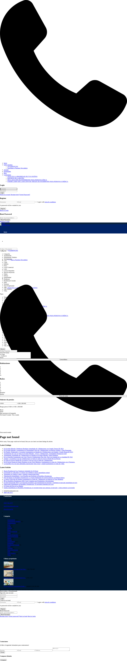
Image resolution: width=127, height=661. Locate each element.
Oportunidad (11, 541)
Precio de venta (63, 396)
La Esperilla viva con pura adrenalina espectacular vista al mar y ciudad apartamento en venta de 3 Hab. (34, 464)
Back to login (23, 616)
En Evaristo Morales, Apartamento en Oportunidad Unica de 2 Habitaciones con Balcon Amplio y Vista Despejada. (37, 450)
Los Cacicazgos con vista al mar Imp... (15, 569)
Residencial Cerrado (13, 545)
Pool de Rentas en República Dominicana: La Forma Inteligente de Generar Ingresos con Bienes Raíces (34, 477)
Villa (8, 551)
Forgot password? (14, 616)
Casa (8, 525)
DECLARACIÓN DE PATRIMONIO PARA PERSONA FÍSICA (27, 180)
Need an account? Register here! (9, 194)
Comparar (3, 660)
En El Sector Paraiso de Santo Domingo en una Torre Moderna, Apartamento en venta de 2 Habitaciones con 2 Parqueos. (39, 462)
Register (3, 208)
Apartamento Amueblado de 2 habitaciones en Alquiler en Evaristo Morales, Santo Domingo (31, 455)
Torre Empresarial (12, 550)
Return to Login (4, 221)
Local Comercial (12, 531)
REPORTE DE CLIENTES (15, 178)
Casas (9, 526)
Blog (5, 173)
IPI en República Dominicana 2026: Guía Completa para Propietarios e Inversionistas (29, 481)
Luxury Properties (12, 535)
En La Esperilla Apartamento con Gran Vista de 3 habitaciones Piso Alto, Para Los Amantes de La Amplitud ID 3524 (38, 457)
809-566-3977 (4, 160)
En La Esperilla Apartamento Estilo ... (15, 586)
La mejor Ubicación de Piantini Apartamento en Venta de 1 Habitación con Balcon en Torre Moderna (33, 479)
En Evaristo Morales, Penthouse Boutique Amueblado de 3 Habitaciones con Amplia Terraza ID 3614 (34, 448)
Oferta (9, 538)
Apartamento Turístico (14, 521)
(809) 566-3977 (8, 492)
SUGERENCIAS (12, 166)
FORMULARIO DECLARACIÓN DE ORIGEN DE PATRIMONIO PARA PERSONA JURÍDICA (37, 181)
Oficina (9, 540)
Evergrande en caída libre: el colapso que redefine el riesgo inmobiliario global (27, 472)
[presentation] (15, 353)
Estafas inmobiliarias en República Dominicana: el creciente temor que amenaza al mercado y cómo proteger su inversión (39, 488)
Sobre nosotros (8, 165)
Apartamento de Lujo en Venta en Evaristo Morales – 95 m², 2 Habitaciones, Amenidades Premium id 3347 (35, 453)
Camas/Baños (63, 359)
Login (2, 193)
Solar (9, 546)
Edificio (9, 528)
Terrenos (10, 548)
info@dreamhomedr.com (11, 506)
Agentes (6, 170)
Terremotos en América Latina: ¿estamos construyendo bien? (21, 474)
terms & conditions (50, 202)
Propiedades (7, 171)
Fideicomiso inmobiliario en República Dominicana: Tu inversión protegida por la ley (29, 484)
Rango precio (4, 407)
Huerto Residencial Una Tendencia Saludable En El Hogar (21, 471)
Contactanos (7, 175)
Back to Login (4, 210)
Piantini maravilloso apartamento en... (15, 578)
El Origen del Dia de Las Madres (13, 486)
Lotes (9, 533)
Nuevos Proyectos (12, 536)
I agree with (46, 202)
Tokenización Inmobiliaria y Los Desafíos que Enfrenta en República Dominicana (28, 476)
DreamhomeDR (8, 509)
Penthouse (10, 543)
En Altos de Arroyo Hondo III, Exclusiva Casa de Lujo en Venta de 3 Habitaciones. (28, 460)
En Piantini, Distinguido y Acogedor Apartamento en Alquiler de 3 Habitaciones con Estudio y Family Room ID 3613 (38, 452)
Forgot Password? (24, 194)
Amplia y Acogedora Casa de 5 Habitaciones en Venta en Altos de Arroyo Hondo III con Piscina (32, 459)
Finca (9, 530)
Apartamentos (11, 523)
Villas (9, 555)
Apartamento (11, 520)
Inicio (5, 163)
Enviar (2, 652)
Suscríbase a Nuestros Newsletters (17, 168)
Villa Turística (11, 553)
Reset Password (5, 220)
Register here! (4, 616)
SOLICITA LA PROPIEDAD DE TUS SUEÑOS (22, 176)
